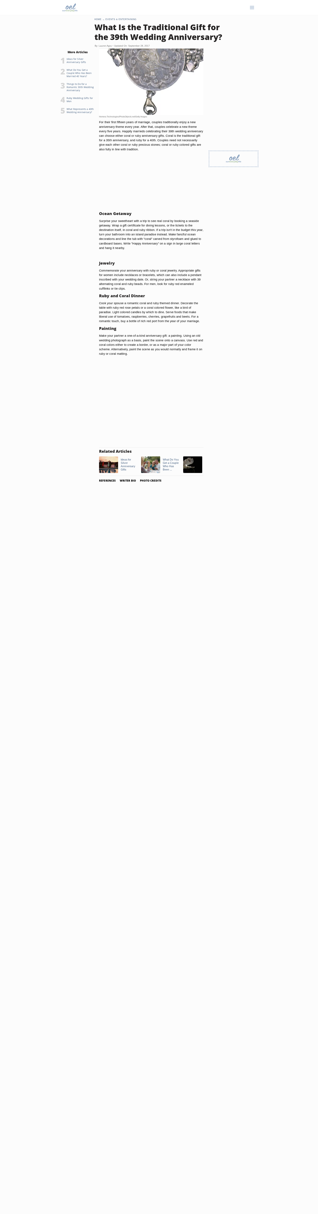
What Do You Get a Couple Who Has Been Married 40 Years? (79, 73)
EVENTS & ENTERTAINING (121, 19)
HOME (98, 19)
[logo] (70, 7)
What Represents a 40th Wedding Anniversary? (80, 110)
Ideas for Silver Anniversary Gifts (76, 60)
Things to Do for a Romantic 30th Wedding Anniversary (80, 87)
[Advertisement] (151, 185)
